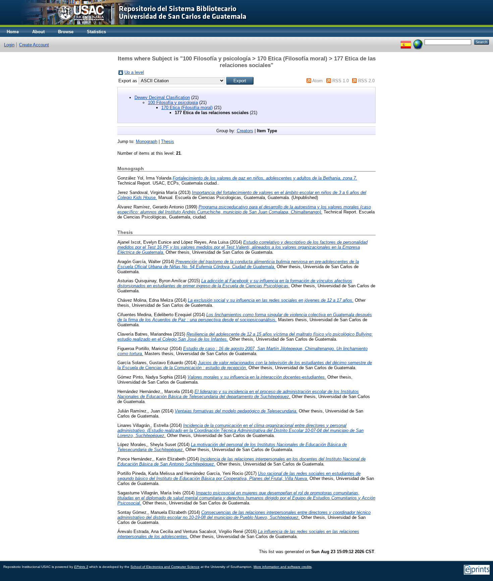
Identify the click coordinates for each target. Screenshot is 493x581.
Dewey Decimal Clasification (162, 97)
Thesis (167, 141)
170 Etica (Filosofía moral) (187, 107)
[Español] (405, 41)
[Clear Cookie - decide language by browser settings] (418, 41)
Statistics (96, 31)
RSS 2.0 (366, 80)
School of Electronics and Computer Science (165, 567)
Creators (245, 130)
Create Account (34, 44)
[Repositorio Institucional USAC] (129, 25)
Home (13, 31)
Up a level (134, 72)
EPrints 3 (81, 567)
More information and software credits (283, 567)
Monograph (146, 141)
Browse (65, 31)
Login (9, 44)
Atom (317, 80)
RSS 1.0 (340, 80)
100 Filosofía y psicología (173, 102)
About (38, 31)
